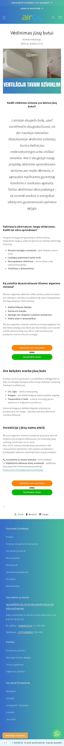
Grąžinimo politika (15, 671)
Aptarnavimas (13, 585)
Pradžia (9, 536)
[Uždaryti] (4, 743)
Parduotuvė (11, 565)
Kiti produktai (13, 558)
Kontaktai (11, 579)
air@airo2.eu (25, 625)
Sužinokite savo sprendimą (32, 348)
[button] (3, 17)
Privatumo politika (15, 650)
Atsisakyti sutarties (15, 735)
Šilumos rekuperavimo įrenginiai (22, 543)
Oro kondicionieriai (15, 550)
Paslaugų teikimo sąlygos (18, 657)
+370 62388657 (26, 632)
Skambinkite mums (32, 357)
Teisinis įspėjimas (15, 664)
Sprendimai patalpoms (17, 572)
